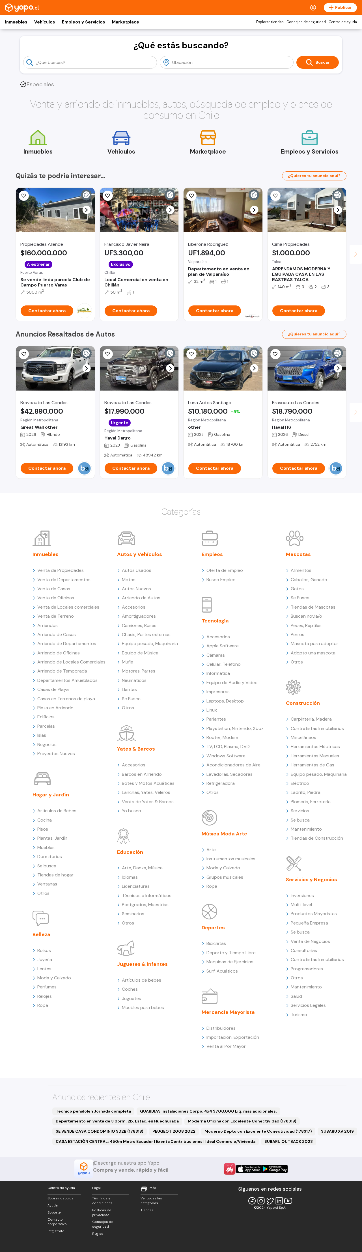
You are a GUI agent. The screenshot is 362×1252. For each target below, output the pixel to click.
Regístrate (56, 1231)
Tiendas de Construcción (317, 838)
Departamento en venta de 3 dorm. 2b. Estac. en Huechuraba (117, 1121)
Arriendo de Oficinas (58, 653)
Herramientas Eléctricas (315, 746)
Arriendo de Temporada (62, 671)
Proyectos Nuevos (56, 754)
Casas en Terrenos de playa (66, 699)
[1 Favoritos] (275, 196)
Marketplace (125, 22)
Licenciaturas (136, 886)
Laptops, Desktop (225, 701)
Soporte (54, 1212)
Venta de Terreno (55, 616)
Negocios (47, 744)
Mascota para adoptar (314, 644)
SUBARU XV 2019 (337, 1131)
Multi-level (301, 905)
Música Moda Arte (224, 833)
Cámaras (215, 655)
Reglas (97, 1233)
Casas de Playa (53, 689)
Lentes (44, 969)
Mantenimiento (306, 829)
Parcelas (46, 726)
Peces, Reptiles (306, 625)
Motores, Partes (138, 671)
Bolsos (44, 950)
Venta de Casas (53, 589)
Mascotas (298, 554)
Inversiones (302, 895)
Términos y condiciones (102, 1200)
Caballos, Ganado (309, 580)
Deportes (213, 927)
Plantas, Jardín (52, 838)
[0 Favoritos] (108, 196)
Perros (297, 634)
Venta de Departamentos (63, 580)
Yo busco (131, 811)
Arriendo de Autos (141, 598)
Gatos (297, 589)
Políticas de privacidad (101, 1212)
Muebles (46, 847)
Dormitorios (49, 856)
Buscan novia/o (306, 616)
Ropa (42, 1005)
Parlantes (216, 719)
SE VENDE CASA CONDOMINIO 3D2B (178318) (99, 1131)
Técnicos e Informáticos (146, 895)
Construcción (303, 703)
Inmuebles (16, 22)
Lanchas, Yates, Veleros (146, 792)
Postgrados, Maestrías (145, 905)
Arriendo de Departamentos (66, 644)
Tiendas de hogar (55, 875)
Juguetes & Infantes (142, 964)
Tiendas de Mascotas (313, 607)
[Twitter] (270, 1200)
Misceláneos (303, 737)
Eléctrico (300, 783)
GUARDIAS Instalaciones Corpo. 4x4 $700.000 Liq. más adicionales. (208, 1111)
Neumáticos (134, 680)
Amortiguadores (139, 616)
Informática (218, 673)
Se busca (46, 866)
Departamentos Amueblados (67, 680)
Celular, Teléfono (223, 664)
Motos (128, 580)
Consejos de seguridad (306, 22)
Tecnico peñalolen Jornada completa (93, 1111)
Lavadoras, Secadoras (229, 774)
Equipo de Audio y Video (232, 683)
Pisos (42, 829)
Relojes (44, 996)
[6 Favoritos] (24, 196)
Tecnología (215, 620)
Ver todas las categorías (151, 1200)
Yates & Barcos (136, 748)
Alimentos (301, 570)
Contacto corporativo (57, 1222)
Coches (130, 989)
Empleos (212, 554)
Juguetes (131, 998)
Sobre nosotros (61, 1198)
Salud (296, 996)
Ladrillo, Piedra (305, 792)
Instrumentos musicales (230, 859)
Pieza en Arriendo (55, 708)
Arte (211, 850)
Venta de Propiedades (60, 570)
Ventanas (47, 884)
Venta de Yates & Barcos (148, 802)
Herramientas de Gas (312, 765)
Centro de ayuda (343, 22)
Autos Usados (136, 570)
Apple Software (222, 646)
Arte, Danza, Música (142, 868)
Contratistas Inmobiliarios (317, 728)
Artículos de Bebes (56, 811)
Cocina (44, 820)
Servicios (300, 811)
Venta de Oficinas (55, 598)
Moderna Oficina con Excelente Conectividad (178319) (242, 1121)
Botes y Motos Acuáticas (148, 783)
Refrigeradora (220, 783)
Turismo (299, 1015)
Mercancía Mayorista (228, 1012)
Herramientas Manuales (315, 756)
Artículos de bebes (141, 980)
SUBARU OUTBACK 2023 (288, 1141)
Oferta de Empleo (224, 570)
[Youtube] (288, 1200)
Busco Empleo (221, 580)
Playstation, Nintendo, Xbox (235, 728)
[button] (86, 210)
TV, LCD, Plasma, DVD (228, 746)
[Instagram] (261, 1200)
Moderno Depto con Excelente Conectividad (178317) (258, 1131)
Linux (211, 710)
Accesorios (133, 607)
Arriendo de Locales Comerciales (71, 662)
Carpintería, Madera (311, 719)
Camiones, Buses (139, 625)
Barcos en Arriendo (142, 774)
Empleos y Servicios (83, 22)
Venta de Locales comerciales (68, 607)
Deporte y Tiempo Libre (231, 953)
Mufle (127, 662)
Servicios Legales (308, 1005)
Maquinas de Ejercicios (229, 962)
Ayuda (53, 1205)
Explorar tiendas (270, 22)
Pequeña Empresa (309, 923)
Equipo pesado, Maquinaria (150, 644)
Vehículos (44, 22)
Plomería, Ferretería (311, 802)
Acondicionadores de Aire (233, 765)
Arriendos (47, 625)
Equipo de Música (140, 653)
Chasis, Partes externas (146, 634)
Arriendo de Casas (56, 634)
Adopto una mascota (313, 653)
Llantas (129, 689)
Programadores (307, 969)
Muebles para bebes (143, 1007)
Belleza (41, 934)
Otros (43, 893)
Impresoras (218, 692)
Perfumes (47, 987)
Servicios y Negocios (311, 879)
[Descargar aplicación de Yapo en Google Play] (275, 1169)
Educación (130, 852)
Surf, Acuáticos (222, 971)
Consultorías (304, 950)
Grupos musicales (224, 877)
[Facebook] (252, 1200)
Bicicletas (216, 943)
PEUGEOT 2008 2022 (173, 1131)
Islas (41, 735)
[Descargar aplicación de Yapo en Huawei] (229, 1168)
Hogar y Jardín (51, 794)
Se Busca (131, 699)
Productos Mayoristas (314, 914)
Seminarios (133, 914)
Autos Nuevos (136, 589)
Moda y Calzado (54, 978)
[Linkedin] (279, 1200)
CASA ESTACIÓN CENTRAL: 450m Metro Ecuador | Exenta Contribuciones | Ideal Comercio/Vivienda (155, 1141)
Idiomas (130, 877)
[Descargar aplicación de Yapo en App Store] (249, 1169)
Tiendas (147, 1210)
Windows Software (225, 756)
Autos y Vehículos (139, 554)
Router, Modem (222, 737)
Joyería (44, 959)
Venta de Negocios (310, 941)
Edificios (46, 717)
